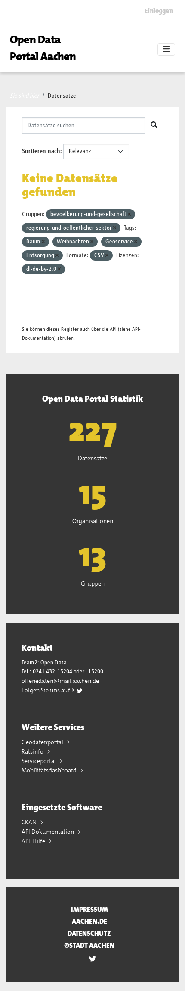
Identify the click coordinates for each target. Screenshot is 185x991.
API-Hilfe (34, 841)
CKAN (30, 822)
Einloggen (159, 10)
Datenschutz (89, 933)
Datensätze (62, 96)
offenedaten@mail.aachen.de (60, 681)
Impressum (89, 909)
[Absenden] (154, 125)
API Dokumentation (48, 831)
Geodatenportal (43, 742)
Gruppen (93, 583)
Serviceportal (39, 761)
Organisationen (92, 521)
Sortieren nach (41, 151)
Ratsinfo (33, 751)
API (113, 329)
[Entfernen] (129, 214)
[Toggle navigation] (166, 49)
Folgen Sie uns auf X (49, 690)
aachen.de (89, 921)
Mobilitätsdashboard (50, 770)
